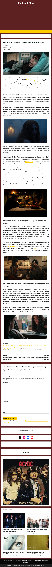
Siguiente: (38, 357)
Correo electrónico (8, 407)
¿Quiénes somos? (36, 560)
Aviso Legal (18, 560)
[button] (2, 31)
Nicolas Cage (29, 161)
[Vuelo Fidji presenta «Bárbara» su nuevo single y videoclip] (38, 520)
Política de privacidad (9, 560)
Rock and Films (26, 3)
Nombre (5, 401)
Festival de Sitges (31, 80)
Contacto (25, 562)
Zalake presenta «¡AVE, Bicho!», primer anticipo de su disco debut (12, 530)
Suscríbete (45, 560)
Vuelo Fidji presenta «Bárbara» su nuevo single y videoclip (37, 530)
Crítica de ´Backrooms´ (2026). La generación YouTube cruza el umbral (35, 553)
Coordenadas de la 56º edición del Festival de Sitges (25, 346)
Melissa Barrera (38, 248)
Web (4, 412)
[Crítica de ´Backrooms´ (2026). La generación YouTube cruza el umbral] (38, 542)
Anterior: (14, 357)
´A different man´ (13, 246)
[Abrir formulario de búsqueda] (50, 31)
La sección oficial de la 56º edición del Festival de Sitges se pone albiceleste (9, 347)
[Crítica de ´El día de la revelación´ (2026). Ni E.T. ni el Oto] (14, 542)
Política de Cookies (27, 560)
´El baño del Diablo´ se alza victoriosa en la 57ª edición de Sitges (40, 347)
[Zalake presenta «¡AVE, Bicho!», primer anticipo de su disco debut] (14, 520)
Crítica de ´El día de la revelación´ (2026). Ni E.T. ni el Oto (14, 553)
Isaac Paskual (6, 45)
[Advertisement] (26, 18)
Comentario (6, 382)
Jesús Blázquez (5, 533)
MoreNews (34, 565)
